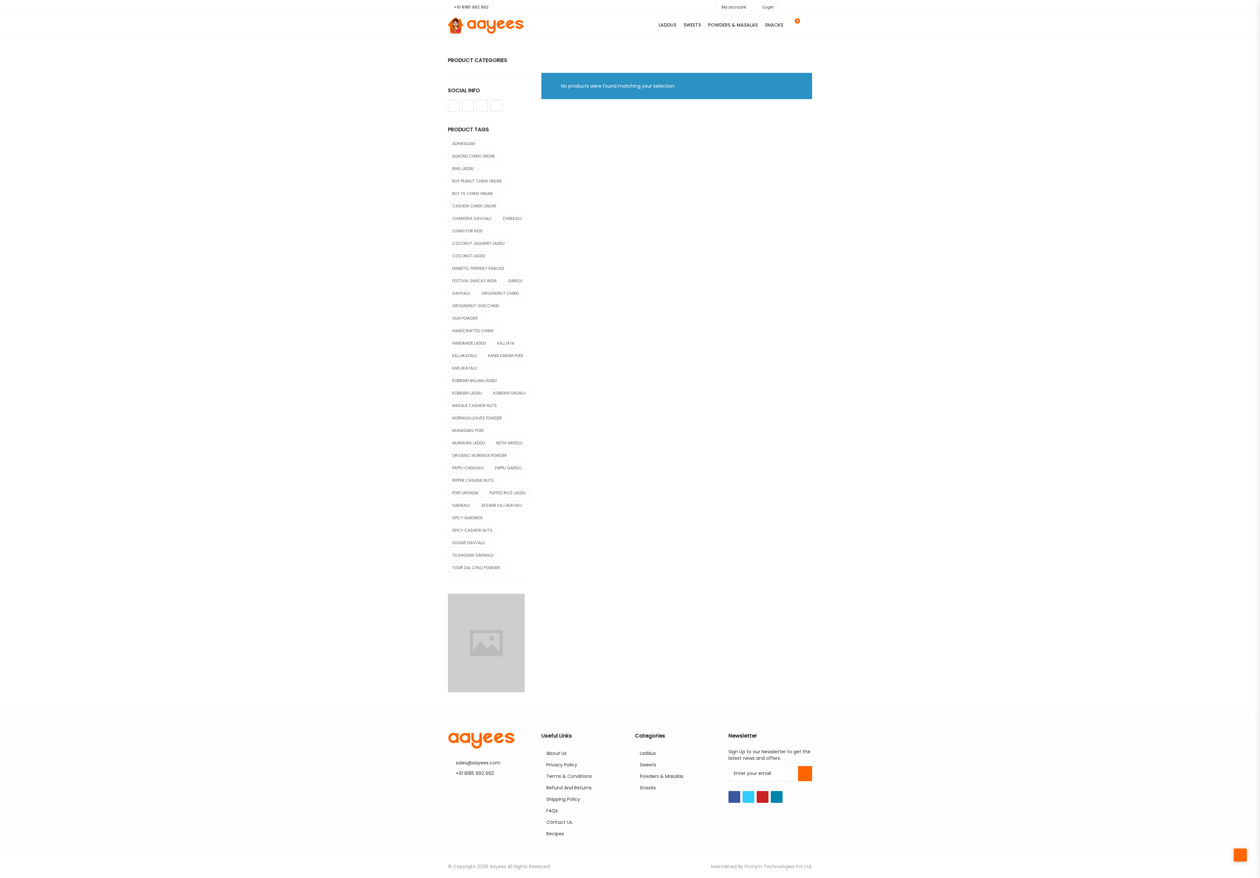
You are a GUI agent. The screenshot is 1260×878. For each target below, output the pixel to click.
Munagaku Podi (468, 430)
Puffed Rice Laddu (508, 493)
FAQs (552, 810)
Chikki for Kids (467, 231)
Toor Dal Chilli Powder (476, 567)
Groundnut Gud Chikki (475, 306)
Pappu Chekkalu (468, 468)
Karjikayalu (464, 368)
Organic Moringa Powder (479, 455)
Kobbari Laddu (467, 393)
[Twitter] (468, 106)
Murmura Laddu (468, 443)
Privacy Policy (561, 764)
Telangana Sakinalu (473, 555)
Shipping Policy (563, 799)
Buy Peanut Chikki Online (477, 181)
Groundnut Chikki (500, 293)
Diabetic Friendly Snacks (478, 268)
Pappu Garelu (508, 468)
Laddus (667, 25)
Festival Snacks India (474, 281)
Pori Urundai (465, 493)
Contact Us (559, 822)
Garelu (515, 281)
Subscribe (805, 773)
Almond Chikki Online (473, 156)
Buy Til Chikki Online (472, 193)
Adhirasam (463, 143)
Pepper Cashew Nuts (473, 480)
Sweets (692, 25)
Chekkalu (512, 218)
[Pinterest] (482, 106)
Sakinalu (461, 505)
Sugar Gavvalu (468, 543)
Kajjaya (505, 343)
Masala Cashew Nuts (474, 405)
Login (768, 7)
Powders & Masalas (733, 25)
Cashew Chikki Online (474, 206)
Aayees (498, 866)
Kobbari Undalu (509, 393)
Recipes (555, 833)
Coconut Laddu (468, 256)
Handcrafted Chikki (473, 330)
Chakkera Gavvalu (472, 218)
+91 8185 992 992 (471, 7)
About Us (556, 753)
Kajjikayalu (464, 355)
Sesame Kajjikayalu (501, 505)
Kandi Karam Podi (505, 355)
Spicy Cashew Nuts (472, 530)
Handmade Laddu (469, 343)
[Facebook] (454, 106)
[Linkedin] (496, 106)
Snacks (774, 25)
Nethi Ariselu (509, 443)
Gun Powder (465, 318)
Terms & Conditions (569, 776)
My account (734, 7)
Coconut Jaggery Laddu (478, 243)
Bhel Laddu (463, 168)
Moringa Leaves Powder (477, 418)
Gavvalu (461, 293)
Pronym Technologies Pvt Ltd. (778, 866)
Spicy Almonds (467, 518)
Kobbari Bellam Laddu (474, 380)
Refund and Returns (569, 787)
